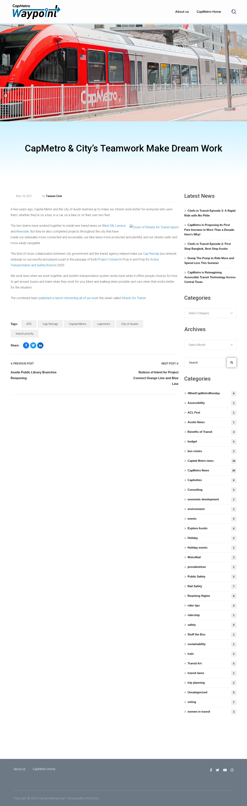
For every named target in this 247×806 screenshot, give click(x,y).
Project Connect (109, 259)
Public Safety (211, 576)
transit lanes (79, 196)
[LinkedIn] (40, 345)
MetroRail (211, 557)
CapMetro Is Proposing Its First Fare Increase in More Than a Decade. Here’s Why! (209, 229)
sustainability (211, 644)
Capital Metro (77, 324)
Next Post (169, 363)
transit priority (24, 333)
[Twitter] (33, 345)
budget (211, 441)
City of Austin (129, 324)
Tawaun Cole (54, 196)
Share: (15, 345)
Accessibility (211, 402)
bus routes (211, 451)
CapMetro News (211, 470)
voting (211, 702)
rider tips (211, 605)
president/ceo (211, 566)
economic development (211, 499)
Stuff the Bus (211, 634)
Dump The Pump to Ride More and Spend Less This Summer (209, 260)
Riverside (22, 231)
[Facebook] (26, 345)
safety (211, 624)
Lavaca (120, 226)
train (211, 653)
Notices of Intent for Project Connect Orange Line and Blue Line (155, 378)
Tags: (14, 324)
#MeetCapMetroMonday (211, 393)
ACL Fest (211, 412)
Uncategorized (211, 692)
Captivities (211, 480)
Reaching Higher (211, 595)
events (211, 518)
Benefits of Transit (211, 431)
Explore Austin (211, 528)
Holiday (211, 538)
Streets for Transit (134, 298)
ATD (29, 324)
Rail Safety (211, 586)
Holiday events (211, 547)
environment (211, 509)
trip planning (211, 682)
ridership (211, 615)
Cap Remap (151, 253)
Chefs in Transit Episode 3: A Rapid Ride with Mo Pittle (209, 213)
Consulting (211, 489)
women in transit (211, 711)
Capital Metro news (211, 460)
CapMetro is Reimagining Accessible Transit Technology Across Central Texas (210, 277)
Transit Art (211, 663)
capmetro (103, 324)
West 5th (108, 226)
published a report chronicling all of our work (68, 298)
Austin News (211, 422)
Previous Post (23, 363)
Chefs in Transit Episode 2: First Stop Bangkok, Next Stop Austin (207, 246)
